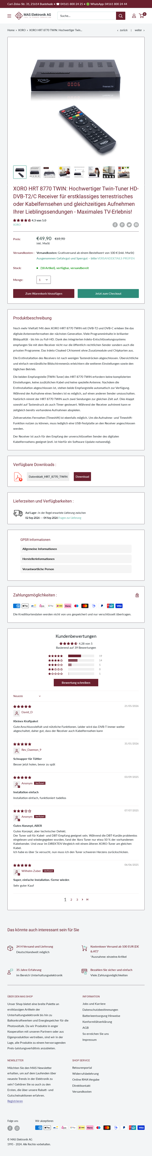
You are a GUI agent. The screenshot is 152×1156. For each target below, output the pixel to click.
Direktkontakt (81, 1085)
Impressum (89, 1039)
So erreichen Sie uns (95, 1033)
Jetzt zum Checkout (108, 293)
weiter (138, 30)
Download (82, 476)
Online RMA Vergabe (85, 1079)
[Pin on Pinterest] (122, 224)
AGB (85, 1027)
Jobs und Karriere (93, 1003)
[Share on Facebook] (115, 224)
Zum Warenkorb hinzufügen (43, 293)
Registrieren (15, 1101)
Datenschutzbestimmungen (100, 1009)
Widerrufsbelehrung (85, 1073)
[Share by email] (136, 224)
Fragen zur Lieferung (69, 517)
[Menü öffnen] (9, 15)
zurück (124, 30)
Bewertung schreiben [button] (76, 682)
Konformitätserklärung (97, 1021)
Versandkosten (82, 1091)
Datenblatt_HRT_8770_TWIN (48, 476)
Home (10, 30)
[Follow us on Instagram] (17, 1128)
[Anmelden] (120, 16)
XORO (22, 30)
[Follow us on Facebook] (10, 1128)
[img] (22, 706)
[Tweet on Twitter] (129, 224)
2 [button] (71, 899)
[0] (141, 16)
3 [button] (77, 899)
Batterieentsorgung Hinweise (101, 1015)
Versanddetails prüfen (116, 258)
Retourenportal (82, 1067)
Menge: (18, 279)
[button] (22, 220)
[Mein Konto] (134, 16)
